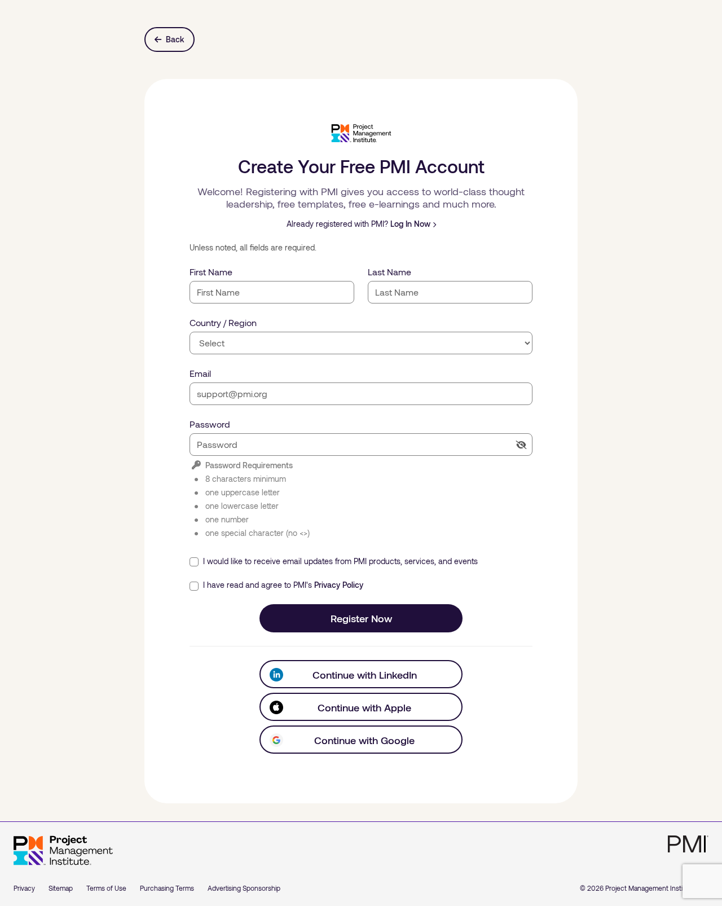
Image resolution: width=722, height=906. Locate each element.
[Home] (63, 850)
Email (200, 373)
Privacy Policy (338, 585)
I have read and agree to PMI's (282, 585)
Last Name (389, 271)
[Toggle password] (521, 445)
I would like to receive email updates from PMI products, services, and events (339, 561)
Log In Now (410, 223)
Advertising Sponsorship (244, 888)
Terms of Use (106, 888)
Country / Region (223, 322)
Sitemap (61, 888)
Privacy (24, 888)
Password (210, 424)
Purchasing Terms (167, 888)
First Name (211, 271)
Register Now (361, 618)
